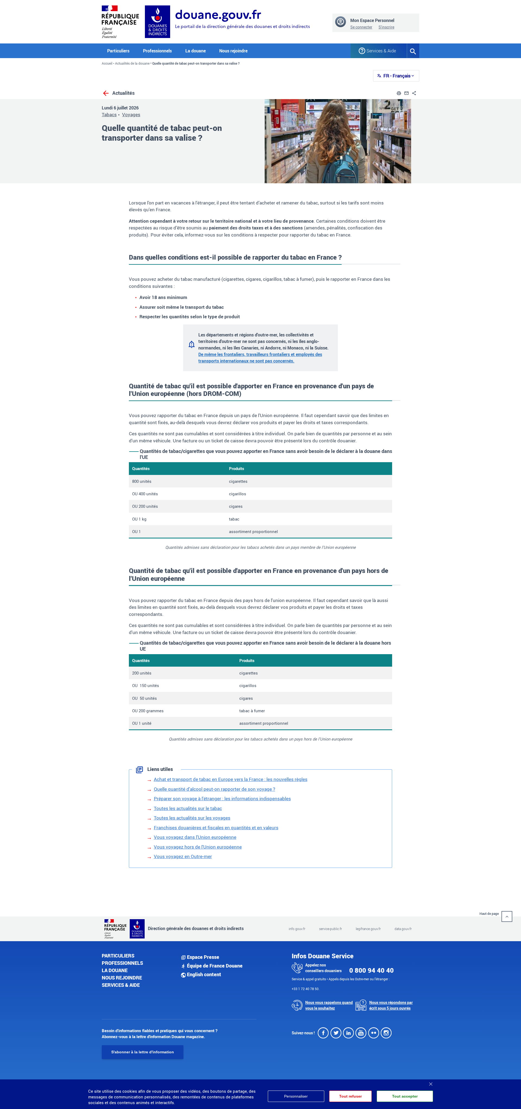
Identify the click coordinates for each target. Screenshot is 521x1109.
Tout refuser (350, 1096)
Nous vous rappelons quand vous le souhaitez (329, 1005)
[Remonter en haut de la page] (506, 916)
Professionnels (122, 963)
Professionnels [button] (157, 51)
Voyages (131, 114)
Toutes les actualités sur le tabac (188, 808)
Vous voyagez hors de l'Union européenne (198, 847)
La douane (115, 970)
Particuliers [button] (118, 51)
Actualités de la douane (132, 63)
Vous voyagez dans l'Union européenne (195, 837)
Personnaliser (296, 1096)
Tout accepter (405, 1096)
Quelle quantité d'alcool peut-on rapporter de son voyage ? (214, 789)
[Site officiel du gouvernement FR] (120, 21)
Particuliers (118, 955)
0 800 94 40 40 (371, 970)
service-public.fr (330, 929)
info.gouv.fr (297, 929)
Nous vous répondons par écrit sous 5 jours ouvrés (391, 1005)
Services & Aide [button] (381, 51)
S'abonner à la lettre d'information (142, 1052)
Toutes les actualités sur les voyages (192, 818)
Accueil (107, 63)
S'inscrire (386, 27)
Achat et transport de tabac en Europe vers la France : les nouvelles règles (230, 779)
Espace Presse (202, 957)
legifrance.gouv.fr (368, 929)
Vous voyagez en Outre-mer (183, 856)
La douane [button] (195, 51)
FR (397, 76)
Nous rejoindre (233, 51)
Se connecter (361, 27)
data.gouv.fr (403, 929)
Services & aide (121, 985)
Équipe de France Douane (214, 965)
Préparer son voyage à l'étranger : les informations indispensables (222, 798)
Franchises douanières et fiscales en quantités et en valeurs (216, 827)
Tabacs (109, 114)
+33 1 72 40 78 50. (305, 989)
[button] (398, 92)
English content (203, 974)
